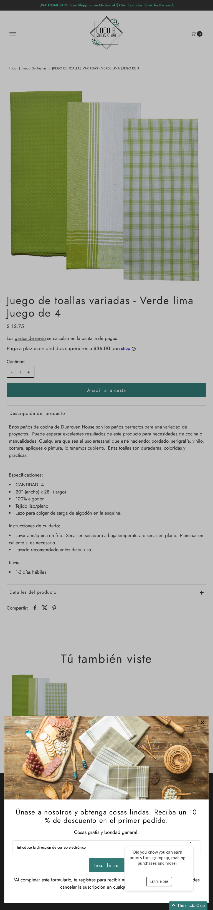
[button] (165, 905)
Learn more (159, 881)
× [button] (190, 842)
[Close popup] (202, 722)
